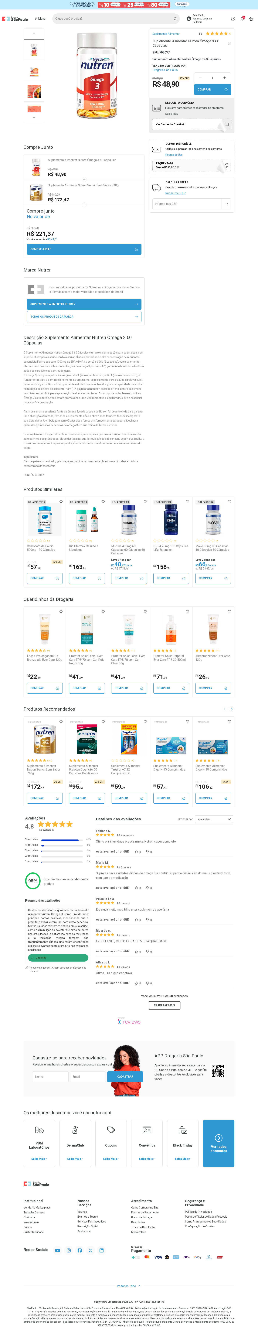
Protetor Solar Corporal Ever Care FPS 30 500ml (169, 657)
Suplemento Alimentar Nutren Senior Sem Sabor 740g (83, 185)
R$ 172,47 (58, 199)
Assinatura (83, 1231)
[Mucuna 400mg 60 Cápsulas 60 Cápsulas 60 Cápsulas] (129, 519)
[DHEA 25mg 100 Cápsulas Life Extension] (171, 519)
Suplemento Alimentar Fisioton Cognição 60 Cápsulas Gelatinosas (83, 769)
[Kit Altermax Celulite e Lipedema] (87, 519)
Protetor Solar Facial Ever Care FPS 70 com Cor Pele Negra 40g (86, 659)
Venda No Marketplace (37, 1207)
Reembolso (138, 1222)
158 (161, 567)
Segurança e (195, 1203)
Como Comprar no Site (144, 1207)
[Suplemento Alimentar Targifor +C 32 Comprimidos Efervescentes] (129, 739)
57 (34, 567)
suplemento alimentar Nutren (52, 304)
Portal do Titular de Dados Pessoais (206, 1216)
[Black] (129, 4)
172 (35, 787)
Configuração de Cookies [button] (200, 1226)
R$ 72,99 (53, 169)
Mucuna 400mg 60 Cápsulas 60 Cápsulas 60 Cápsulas (128, 549)
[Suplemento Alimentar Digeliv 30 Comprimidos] (213, 739)
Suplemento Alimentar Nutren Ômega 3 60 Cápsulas (82, 160)
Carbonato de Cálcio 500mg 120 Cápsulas (41, 548)
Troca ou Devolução (143, 1227)
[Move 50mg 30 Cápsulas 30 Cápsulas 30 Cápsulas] (213, 519)
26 (202, 677)
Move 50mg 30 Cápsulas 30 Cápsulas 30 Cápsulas (212, 548)
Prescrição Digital (87, 1226)
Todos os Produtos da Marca (51, 316)
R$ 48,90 (57, 174)
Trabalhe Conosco (34, 1212)
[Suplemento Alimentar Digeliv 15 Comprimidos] (171, 739)
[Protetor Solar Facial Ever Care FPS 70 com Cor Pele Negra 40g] (87, 629)
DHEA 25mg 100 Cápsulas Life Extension (170, 548)
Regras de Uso (174, 154)
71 (160, 677)
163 (77, 567)
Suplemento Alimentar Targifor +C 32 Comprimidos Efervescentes (125, 769)
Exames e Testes (87, 1216)
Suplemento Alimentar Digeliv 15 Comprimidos (169, 767)
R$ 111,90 (201, 781)
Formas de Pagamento (145, 1212)
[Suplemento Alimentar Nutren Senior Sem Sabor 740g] (44, 739)
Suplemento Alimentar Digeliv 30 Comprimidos (211, 767)
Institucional (33, 1201)
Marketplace (138, 1232)
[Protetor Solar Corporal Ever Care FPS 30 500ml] (171, 629)
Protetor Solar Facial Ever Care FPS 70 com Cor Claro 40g (128, 659)
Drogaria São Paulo (165, 70)
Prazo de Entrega (141, 1217)
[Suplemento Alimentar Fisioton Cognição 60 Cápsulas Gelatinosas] (87, 739)
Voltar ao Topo (127, 1286)
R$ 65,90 (32, 562)
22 (34, 677)
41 (76, 677)
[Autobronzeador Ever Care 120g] (213, 629)
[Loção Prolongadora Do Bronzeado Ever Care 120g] (44, 629)
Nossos (84, 1203)
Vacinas (82, 1211)
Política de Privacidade (198, 1211)
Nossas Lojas (31, 1222)
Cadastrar (125, 1076)
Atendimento (141, 1201)
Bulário (28, 1227)
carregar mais (164, 1005)
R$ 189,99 (54, 194)
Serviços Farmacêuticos (91, 1221)
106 (203, 787)
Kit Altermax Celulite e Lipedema (83, 548)
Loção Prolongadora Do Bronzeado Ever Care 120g (44, 657)
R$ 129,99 (75, 781)
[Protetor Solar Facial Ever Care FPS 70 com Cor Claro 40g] (129, 629)
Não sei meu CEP (175, 193)
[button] (34, 49)
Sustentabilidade (34, 1232)
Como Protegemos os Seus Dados (205, 1221)
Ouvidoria (29, 1217)
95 (76, 787)
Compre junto (40, 249)
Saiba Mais (171, 113)
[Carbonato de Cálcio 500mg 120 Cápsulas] (44, 519)
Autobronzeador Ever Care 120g (212, 657)
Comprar (204, 89)
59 (118, 787)
